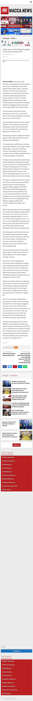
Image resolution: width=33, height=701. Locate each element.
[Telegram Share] (20, 366)
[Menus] (31, 2)
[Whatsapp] (25, 366)
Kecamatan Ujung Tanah (9, 486)
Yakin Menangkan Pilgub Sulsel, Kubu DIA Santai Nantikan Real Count (19, 397)
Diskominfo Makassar (8, 475)
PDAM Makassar (7, 471)
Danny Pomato (6, 489)
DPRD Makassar (7, 464)
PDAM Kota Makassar (8, 482)
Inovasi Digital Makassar (9, 698)
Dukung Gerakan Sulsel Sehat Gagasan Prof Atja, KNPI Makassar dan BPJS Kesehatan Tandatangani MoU (23, 357)
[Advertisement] (16, 568)
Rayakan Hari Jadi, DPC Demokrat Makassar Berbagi (9, 423)
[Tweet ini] (10, 366)
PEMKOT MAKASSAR (8, 457)
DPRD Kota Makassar (8, 461)
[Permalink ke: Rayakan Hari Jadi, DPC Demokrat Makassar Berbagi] (7, 383)
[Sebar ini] (5, 366)
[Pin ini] (15, 366)
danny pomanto (7, 468)
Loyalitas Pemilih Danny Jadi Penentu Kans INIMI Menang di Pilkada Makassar (20, 404)
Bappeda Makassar (8, 479)
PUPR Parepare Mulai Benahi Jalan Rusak (9, 353)
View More (16, 445)
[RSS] (16, 347)
